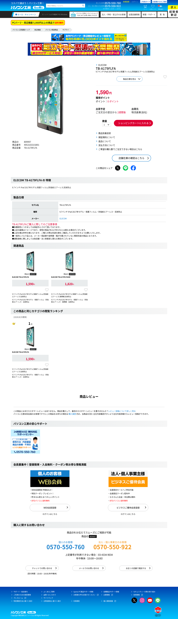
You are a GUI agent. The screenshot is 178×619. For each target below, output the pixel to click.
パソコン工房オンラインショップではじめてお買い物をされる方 (87, 14)
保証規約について (106, 137)
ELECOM (63, 218)
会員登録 (126, 2)
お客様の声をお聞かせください (84, 595)
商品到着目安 (104, 133)
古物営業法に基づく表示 (52, 601)
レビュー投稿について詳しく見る (122, 411)
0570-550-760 (66, 547)
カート (145, 9)
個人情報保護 (108, 601)
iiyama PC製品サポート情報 (83, 592)
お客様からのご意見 (159, 2)
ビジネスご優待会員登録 (128, 507)
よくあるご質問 (49, 592)
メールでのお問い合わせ (89, 568)
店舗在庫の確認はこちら (131, 158)
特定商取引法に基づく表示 (23, 601)
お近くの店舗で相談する (136, 568)
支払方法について (106, 145)
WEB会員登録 (50, 507)
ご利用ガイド (145, 2)
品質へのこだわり (50, 595)
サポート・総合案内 (21, 592)
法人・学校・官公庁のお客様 (113, 14)
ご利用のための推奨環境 (22, 595)
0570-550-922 (112, 547)
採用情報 (136, 595)
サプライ (66, 30)
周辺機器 (37, 30)
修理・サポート (149, 14)
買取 (163, 14)
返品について (104, 141)
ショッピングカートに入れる (133, 123)
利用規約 (76, 601)
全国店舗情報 (134, 14)
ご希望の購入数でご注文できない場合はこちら (120, 149)
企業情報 (106, 595)
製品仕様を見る (129, 79)
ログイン (135, 2)
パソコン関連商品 (51, 30)
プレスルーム (18, 598)
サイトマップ (48, 598)
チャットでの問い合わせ (42, 568)
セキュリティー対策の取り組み (144, 592)
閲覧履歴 (160, 7)
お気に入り (153, 9)
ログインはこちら (50, 514)
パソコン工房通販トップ (21, 30)
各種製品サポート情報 (111, 592)
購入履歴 (72, 414)
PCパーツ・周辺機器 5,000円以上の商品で (38, 22)
